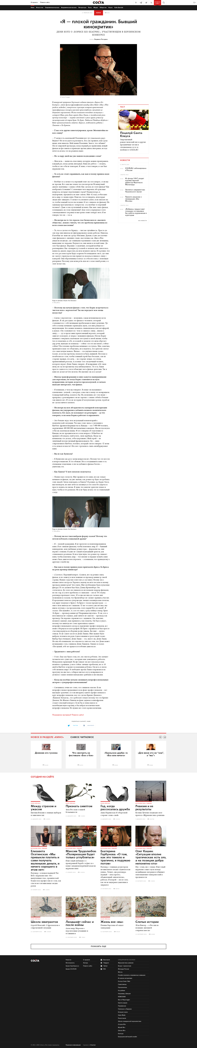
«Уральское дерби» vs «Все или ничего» (116, 754)
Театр (90, 7)
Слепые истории (147, 922)
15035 (116, 765)
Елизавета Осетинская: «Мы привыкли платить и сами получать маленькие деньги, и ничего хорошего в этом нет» (45, 860)
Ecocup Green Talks (124, 981)
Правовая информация (73, 1045)
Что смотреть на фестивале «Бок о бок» (81, 754)
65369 (153, 934)
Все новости (142, 220)
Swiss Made (121, 1015)
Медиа (95, 7)
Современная (52, 7)
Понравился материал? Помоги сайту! (68, 715)
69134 (118, 931)
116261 (83, 816)
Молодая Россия (123, 969)
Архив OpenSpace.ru (72, 966)
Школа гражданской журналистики (129, 1021)
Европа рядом (122, 1003)
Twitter (105, 966)
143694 (48, 819)
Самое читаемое (82, 737)
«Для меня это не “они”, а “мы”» (151, 754)
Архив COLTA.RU (71, 969)
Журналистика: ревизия (143, 803)
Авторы (85, 963)
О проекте (34, 2)
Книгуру (120, 1033)
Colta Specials (118, 7)
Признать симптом (79, 806)
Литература (82, 7)
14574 (81, 765)
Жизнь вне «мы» (112, 922)
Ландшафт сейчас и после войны (80, 923)
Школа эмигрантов (44, 922)
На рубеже (121, 990)
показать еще (98, 946)
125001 (47, 889)
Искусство (39, 7)
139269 (49, 931)
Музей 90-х (121, 1027)
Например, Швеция (124, 993)
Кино (32, 7)
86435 (117, 888)
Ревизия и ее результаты (144, 808)
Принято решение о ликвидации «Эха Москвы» (133, 199)
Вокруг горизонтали (124, 966)
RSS (104, 969)
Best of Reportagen (124, 1000)
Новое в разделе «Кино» (47, 737)
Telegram (106, 963)
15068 (151, 765)
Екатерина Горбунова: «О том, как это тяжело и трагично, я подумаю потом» (115, 857)
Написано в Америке (125, 1009)
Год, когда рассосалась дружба (115, 808)
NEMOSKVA (122, 996)
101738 (152, 819)
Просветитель (122, 987)
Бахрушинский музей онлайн (127, 1036)
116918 (82, 872)
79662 (83, 937)
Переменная (122, 1006)
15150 (46, 765)
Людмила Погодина (101, 39)
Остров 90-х (122, 1024)
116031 (153, 881)
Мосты (120, 972)
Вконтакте (106, 960)
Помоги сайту (45, 2)
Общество (103, 7)
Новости (68, 960)
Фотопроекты (70, 963)
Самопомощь (122, 984)
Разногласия (122, 1018)
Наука (110, 7)
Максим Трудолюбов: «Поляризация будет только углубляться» (81, 854)
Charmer (93, 1045)
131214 (118, 819)
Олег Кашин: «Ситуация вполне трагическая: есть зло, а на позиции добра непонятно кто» (150, 857)
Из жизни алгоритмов (125, 978)
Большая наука (123, 1012)
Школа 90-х (121, 1030)
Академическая (68, 7)
